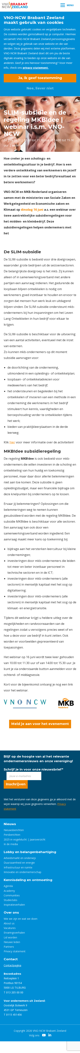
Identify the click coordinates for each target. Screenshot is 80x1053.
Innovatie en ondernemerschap (22, 872)
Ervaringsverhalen (14, 932)
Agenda (8, 886)
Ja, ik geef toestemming (40, 78)
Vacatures (10, 928)
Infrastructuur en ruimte (18, 867)
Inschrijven (15, 784)
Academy (9, 890)
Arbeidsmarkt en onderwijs (20, 858)
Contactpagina (12, 965)
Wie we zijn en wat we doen (20, 918)
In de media (11, 844)
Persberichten (12, 834)
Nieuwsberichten (14, 830)
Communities (12, 895)
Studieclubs (10, 900)
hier (12, 442)
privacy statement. (36, 67)
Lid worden (10, 937)
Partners (9, 946)
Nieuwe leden (12, 942)
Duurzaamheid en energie (19, 862)
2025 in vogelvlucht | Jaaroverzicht (24, 839)
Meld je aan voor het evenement (40, 724)
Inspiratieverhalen (14, 904)
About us (9, 923)
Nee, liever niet (40, 88)
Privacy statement (14, 951)
